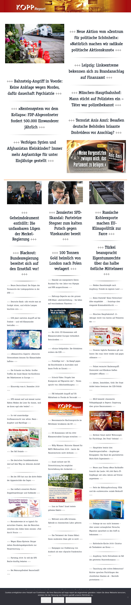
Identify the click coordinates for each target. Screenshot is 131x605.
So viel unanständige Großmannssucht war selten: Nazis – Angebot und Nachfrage (22, 419)
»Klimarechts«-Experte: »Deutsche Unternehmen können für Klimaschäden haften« (24, 358)
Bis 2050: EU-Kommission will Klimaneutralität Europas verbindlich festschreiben (63, 336)
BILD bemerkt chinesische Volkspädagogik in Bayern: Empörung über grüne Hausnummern (105, 403)
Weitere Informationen (78, 600)
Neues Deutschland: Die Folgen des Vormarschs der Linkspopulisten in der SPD (23, 289)
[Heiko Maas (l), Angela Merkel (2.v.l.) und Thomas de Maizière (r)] (24, 182)
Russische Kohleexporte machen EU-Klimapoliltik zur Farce (106, 223)
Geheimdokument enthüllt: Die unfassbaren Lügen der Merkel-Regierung (24, 228)
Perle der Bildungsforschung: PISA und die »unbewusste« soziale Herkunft (106, 491)
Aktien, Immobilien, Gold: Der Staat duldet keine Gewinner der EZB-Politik (106, 386)
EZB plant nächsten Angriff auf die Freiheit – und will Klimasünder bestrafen (23, 322)
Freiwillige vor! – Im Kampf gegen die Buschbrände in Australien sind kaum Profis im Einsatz (64, 365)
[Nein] (128, 597)
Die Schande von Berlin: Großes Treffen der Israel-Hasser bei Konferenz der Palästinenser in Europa (23, 374)
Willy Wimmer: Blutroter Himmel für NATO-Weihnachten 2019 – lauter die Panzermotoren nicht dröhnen (65, 449)
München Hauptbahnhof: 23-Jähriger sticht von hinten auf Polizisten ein (106, 318)
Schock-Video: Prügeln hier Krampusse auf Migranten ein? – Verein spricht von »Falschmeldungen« (64, 381)
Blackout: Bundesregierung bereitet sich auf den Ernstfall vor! (24, 263)
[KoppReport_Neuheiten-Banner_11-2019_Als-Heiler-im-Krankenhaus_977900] (24, 498)
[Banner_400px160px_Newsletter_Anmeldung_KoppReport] (65, 403)
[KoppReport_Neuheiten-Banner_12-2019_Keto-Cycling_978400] (106, 327)
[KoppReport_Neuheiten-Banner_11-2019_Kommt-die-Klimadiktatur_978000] (24, 428)
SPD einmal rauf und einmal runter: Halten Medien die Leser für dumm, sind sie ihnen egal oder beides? (24, 403)
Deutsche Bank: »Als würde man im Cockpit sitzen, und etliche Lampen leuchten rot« (24, 305)
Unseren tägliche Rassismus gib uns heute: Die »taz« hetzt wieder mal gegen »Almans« (106, 354)
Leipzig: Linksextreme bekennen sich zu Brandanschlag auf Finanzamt (96, 71)
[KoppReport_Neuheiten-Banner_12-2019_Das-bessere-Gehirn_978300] (24, 331)
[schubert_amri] (96, 141)
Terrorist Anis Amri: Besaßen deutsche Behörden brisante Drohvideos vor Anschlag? (97, 126)
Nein (58, 600)
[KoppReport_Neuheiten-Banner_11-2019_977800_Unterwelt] (106, 500)
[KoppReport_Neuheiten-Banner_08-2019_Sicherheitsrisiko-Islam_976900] (106, 412)
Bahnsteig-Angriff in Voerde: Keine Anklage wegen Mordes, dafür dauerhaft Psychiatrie (35, 87)
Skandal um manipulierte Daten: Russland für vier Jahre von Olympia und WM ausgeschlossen (63, 284)
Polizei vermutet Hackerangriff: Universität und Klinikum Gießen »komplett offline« (104, 370)
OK (46, 600)
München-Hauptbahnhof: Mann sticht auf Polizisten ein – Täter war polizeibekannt (96, 98)
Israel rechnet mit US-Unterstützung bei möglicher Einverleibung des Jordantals (62, 465)
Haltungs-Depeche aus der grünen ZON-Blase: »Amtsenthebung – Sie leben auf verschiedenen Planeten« (65, 300)
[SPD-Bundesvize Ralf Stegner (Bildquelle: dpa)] (65, 182)
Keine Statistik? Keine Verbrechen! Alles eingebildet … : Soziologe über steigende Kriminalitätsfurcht (105, 302)
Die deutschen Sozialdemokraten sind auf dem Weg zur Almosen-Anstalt (23, 464)
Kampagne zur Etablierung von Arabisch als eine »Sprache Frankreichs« (65, 552)
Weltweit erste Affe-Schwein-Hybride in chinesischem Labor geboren (64, 523)
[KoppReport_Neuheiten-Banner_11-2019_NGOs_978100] (65, 309)
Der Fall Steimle (18, 451)
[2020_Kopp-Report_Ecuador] (65, 474)
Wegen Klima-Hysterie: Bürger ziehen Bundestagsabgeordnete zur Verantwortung (22, 545)
